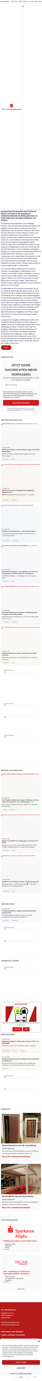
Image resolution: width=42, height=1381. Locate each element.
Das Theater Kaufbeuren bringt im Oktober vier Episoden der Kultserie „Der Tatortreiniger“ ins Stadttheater (20, 802)
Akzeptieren (21, 1362)
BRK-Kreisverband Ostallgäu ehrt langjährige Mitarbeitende (18, 491)
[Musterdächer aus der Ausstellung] (21, 1179)
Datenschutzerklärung (14, 410)
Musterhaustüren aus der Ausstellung (19, 1145)
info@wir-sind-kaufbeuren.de (10, 1322)
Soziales (14, 499)
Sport (13, 459)
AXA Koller (14, 1)
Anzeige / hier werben (9, 670)
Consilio (31, 1)
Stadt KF (25, 1)
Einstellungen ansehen (21, 1374)
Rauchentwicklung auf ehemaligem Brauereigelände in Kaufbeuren (20, 1060)
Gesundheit (6, 540)
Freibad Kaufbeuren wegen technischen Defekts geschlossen (19, 912)
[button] (39, 1341)
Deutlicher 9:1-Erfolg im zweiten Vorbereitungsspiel (20, 881)
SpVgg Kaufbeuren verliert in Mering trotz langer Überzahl (19, 654)
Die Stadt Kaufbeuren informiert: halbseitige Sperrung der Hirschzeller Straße (20, 613)
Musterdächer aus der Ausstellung (17, 1196)
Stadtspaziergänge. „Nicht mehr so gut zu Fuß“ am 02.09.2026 (20, 1042)
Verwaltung (15, 920)
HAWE (20, 1)
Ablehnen (21, 1368)
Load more (21, 1289)
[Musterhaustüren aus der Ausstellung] (21, 1128)
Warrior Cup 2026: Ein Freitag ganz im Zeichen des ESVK (20, 842)
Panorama (15, 621)
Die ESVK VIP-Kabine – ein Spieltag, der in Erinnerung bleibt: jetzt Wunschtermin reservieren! (20, 572)
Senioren (15, 1050)
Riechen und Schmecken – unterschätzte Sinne (19, 531)
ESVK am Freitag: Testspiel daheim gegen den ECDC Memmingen (21, 450)
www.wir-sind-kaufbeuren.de (10, 1324)
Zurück (6, 347)
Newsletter (6, 459)
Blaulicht (5, 1068)
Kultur (5, 809)
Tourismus (6, 920)
